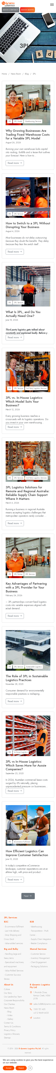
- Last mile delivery (11, 930)
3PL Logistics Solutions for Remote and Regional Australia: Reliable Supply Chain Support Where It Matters (27, 493)
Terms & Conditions (12, 1026)
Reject (21, 1068)
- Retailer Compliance (38, 943)
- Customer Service (37, 953)
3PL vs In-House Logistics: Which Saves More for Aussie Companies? (26, 765)
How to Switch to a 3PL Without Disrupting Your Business (28, 225)
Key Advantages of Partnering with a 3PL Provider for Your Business (26, 587)
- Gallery (9, 1019)
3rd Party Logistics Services (36, 388)
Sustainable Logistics (34, 666)
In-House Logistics (21, 752)
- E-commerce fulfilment (14, 926)
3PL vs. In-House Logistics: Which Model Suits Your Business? (24, 401)
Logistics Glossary (12, 1033)
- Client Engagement (38, 962)
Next (26, 896)
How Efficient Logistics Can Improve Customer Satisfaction (27, 853)
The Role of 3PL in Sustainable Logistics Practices (27, 678)
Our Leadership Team (13, 996)
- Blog (8, 1011)
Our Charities (9, 1004)
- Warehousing (36, 926)
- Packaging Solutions (39, 966)
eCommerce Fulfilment (22, 841)
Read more (14, 163)
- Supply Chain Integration (40, 939)
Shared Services (38, 949)
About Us (8, 984)
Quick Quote (27, 10)
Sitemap (7, 1037)
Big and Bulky (11, 949)
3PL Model (18, 121)
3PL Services (18, 214)
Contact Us (8, 1022)
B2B (32, 921)
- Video (9, 1015)
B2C (6, 921)
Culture (7, 989)
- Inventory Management (40, 958)
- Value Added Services (13, 970)
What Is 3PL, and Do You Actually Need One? (23, 314)
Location (36, 1017)
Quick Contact (10, 10)
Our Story (8, 992)
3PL (9, 121)
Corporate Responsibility (14, 1000)
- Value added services (13, 943)
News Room (9, 1007)
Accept (8, 1068)
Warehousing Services (33, 121)
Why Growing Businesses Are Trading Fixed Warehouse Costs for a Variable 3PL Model (28, 134)
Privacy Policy (9, 1030)
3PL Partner (18, 574)
